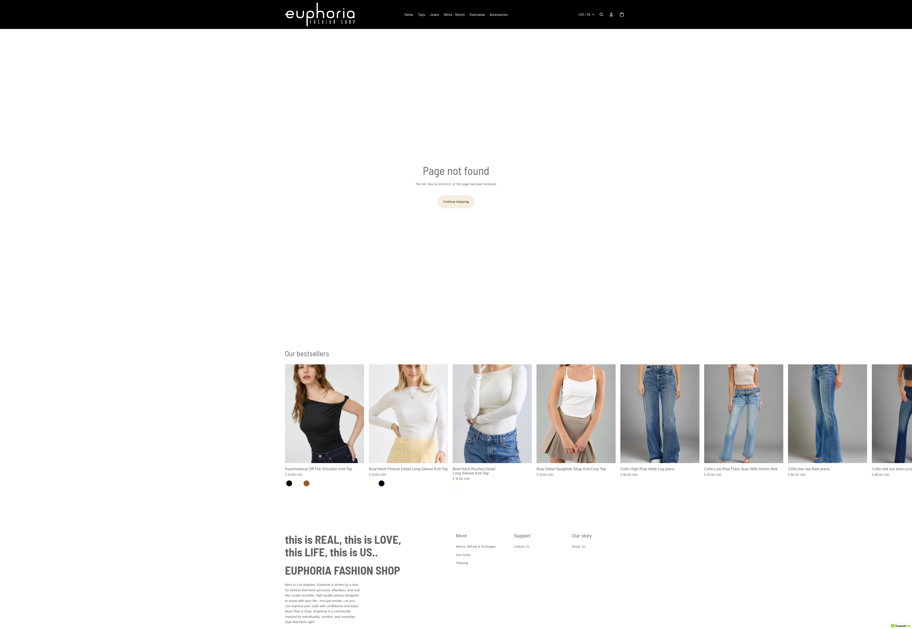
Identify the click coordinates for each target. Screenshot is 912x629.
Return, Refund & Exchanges (476, 546)
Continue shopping (456, 201)
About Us (578, 546)
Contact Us (521, 546)
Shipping (462, 563)
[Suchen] (601, 14)
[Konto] (611, 14)
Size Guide (463, 555)
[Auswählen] (356, 455)
